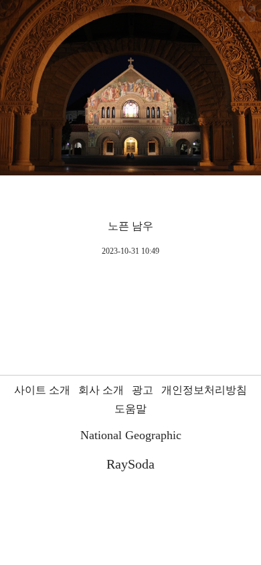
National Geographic (130, 435)
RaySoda (130, 464)
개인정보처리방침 (204, 390)
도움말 (130, 408)
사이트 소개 (42, 390)
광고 (142, 390)
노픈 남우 (130, 226)
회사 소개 (101, 390)
